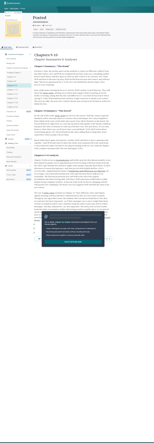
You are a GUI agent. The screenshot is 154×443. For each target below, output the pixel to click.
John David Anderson (40, 22)
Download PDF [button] (42, 41)
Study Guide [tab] (8, 47)
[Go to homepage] (12, 3)
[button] (65, 41)
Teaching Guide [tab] (23, 47)
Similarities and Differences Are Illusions (87, 171)
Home (6, 8)
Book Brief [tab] (38, 47)
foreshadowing (62, 160)
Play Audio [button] (56, 41)
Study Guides (14, 8)
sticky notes (48, 93)
